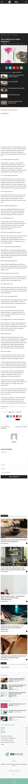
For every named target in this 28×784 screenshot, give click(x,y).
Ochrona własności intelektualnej (8, 738)
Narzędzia (3, 537)
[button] (26, 2)
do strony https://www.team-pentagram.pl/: (17, 406)
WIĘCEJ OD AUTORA (16, 72)
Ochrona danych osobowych (7, 740)
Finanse (2, 623)
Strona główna (3, 34)
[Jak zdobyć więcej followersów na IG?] (4, 705)
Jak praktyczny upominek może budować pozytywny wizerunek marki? (13, 656)
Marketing (3, 653)
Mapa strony (14, 780)
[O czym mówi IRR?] (4, 83)
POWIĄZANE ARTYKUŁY (6, 72)
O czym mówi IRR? (13, 81)
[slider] (5, 412)
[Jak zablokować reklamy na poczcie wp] (4, 712)
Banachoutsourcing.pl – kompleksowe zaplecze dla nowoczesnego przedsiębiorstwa (13, 597)
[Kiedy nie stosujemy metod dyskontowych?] (4, 103)
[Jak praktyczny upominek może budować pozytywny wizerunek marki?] (14, 644)
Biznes (2, 37)
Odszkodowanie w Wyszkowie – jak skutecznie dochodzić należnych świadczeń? (12, 627)
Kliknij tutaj (3, 408)
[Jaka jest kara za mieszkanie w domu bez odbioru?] (4, 76)
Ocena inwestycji (7, 37)
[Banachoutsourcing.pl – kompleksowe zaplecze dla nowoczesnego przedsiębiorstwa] (14, 584)
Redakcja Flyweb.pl (4, 543)
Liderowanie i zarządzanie (6, 736)
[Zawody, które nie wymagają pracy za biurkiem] (4, 718)
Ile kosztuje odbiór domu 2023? (16, 88)
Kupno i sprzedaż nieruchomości (8, 742)
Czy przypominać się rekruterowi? (5, 427)
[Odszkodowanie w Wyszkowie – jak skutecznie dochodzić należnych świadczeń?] (14, 614)
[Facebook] (14, 775)
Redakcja (5, 43)
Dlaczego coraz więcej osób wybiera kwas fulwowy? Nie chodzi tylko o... (14, 540)
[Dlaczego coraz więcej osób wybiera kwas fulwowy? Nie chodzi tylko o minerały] (14, 528)
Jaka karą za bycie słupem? (21, 426)
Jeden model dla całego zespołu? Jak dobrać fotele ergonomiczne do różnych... (14, 568)
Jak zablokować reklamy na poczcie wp (17, 710)
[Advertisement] (14, 18)
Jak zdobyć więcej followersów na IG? (17, 703)
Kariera (10, 719)
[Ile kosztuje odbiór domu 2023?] (4, 89)
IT (1, 734)
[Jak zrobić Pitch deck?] (4, 96)
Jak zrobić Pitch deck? (14, 94)
